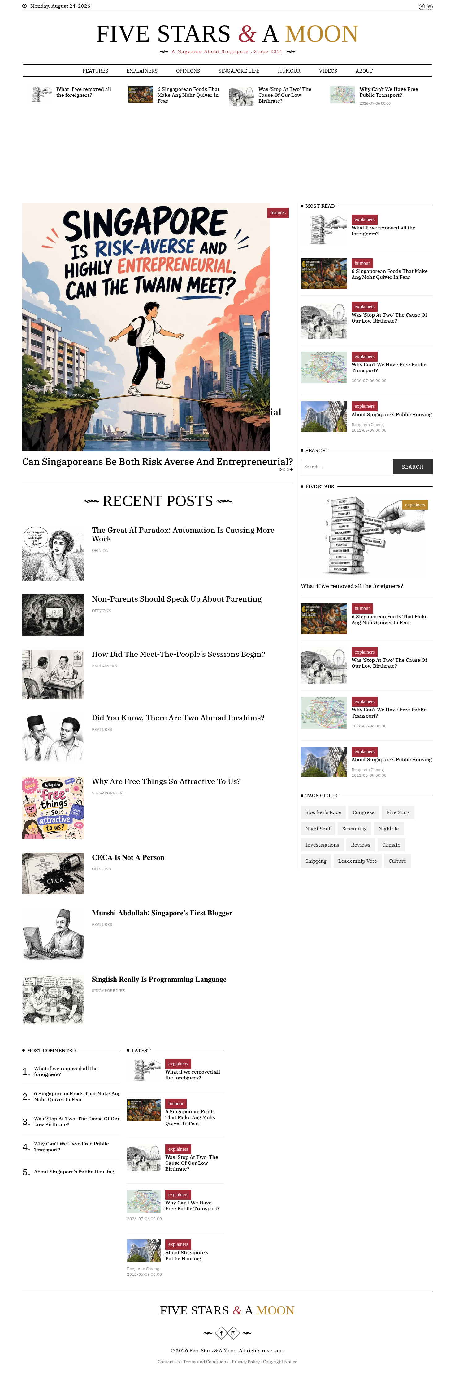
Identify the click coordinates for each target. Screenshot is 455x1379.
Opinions (188, 71)
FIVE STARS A (227, 33)
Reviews (360, 845)
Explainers (142, 71)
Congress (364, 812)
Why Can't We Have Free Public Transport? (389, 367)
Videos (328, 71)
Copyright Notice (280, 1361)
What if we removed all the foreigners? (383, 231)
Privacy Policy (246, 1361)
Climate (391, 845)
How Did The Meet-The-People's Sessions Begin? (178, 654)
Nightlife (389, 828)
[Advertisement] (212, 159)
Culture (397, 861)
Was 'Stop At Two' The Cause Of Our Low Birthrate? (389, 318)
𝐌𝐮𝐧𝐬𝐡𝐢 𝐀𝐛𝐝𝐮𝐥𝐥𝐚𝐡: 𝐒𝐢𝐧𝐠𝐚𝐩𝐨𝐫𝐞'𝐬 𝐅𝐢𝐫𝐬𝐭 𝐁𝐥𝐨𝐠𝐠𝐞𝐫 (162, 913)
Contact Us (169, 1361)
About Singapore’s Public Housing (392, 414)
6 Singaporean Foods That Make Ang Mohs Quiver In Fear (390, 274)
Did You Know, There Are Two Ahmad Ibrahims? (178, 718)
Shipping (316, 861)
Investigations (322, 845)
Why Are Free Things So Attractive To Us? (166, 781)
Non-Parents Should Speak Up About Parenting (177, 599)
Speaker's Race (323, 812)
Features (95, 71)
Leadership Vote (357, 861)
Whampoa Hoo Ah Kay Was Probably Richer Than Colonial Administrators (151, 417)
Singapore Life (239, 71)
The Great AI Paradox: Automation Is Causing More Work (183, 534)
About (364, 71)
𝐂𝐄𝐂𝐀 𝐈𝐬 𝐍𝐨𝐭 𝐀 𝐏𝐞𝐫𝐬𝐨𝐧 (128, 857)
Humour (289, 71)
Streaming (354, 828)
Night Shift (318, 828)
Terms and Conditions (205, 1361)
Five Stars (398, 812)
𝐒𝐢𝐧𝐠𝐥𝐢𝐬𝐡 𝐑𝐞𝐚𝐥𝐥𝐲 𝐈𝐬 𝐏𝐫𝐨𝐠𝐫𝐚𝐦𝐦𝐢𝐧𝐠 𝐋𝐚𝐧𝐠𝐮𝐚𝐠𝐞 (159, 979)
